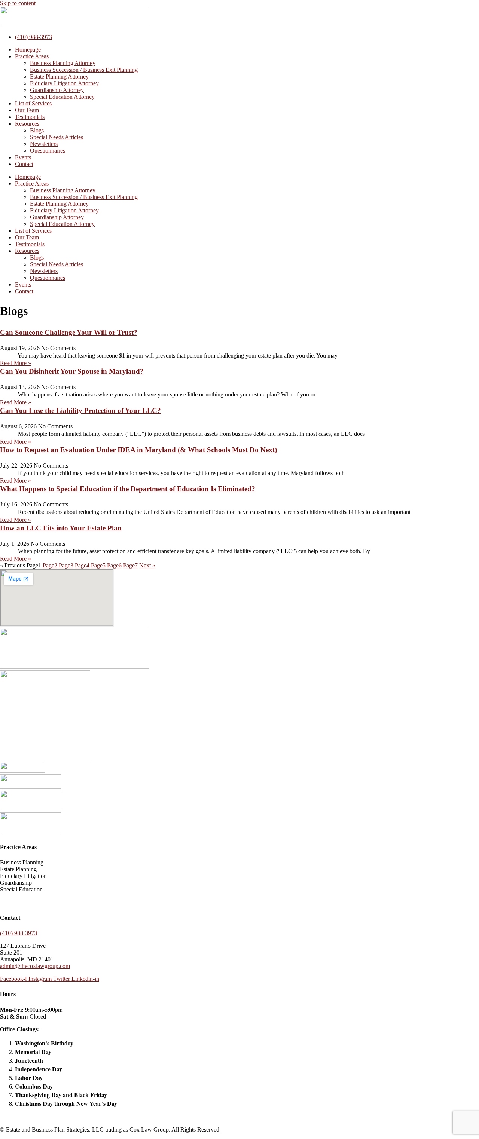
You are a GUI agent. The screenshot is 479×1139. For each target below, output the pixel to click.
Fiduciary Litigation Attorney (64, 83)
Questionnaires (47, 150)
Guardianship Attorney (57, 90)
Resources (27, 123)
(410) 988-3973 (18, 933)
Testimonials (30, 117)
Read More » (15, 363)
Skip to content (18, 3)
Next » (147, 565)
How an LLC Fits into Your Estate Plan (61, 528)
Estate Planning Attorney (59, 76)
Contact (24, 164)
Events (23, 157)
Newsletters (44, 144)
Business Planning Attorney (62, 63)
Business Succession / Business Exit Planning (84, 70)
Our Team (27, 110)
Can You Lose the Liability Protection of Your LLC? (80, 410)
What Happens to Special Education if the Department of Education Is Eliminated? (127, 489)
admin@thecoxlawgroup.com (35, 966)
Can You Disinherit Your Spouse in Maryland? (72, 371)
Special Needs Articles (56, 137)
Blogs (37, 130)
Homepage (28, 49)
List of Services (33, 103)
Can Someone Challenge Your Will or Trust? (68, 332)
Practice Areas (32, 56)
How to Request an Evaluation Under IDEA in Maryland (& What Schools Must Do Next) (138, 450)
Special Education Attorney (62, 97)
